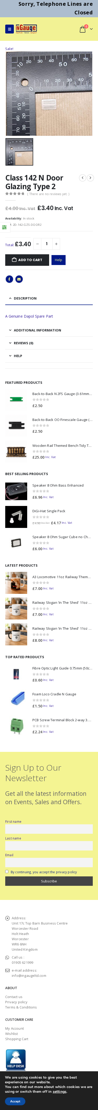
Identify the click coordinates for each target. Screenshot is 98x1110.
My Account (14, 1028)
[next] (90, 178)
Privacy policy (16, 1002)
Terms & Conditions (21, 1007)
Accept (15, 1101)
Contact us (13, 996)
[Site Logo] (26, 29)
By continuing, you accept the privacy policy (44, 872)
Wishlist (11, 1033)
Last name (13, 838)
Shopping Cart (16, 1038)
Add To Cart (30, 259)
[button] (9, 29)
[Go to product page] (16, 400)
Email (19, 279)
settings (60, 1091)
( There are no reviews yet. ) (48, 194)
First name (13, 821)
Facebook (9, 279)
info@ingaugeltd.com (29, 975)
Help (58, 259)
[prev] (82, 178)
